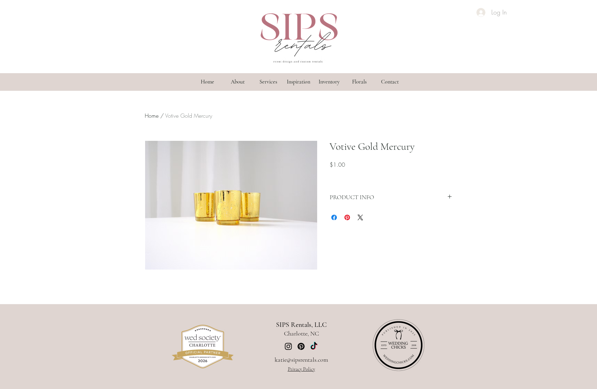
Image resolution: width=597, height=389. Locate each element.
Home (152, 115)
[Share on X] (360, 217)
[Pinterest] (301, 346)
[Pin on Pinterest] (347, 217)
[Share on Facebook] (334, 217)
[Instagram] (288, 346)
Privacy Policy (301, 369)
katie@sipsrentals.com (301, 359)
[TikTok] (314, 346)
